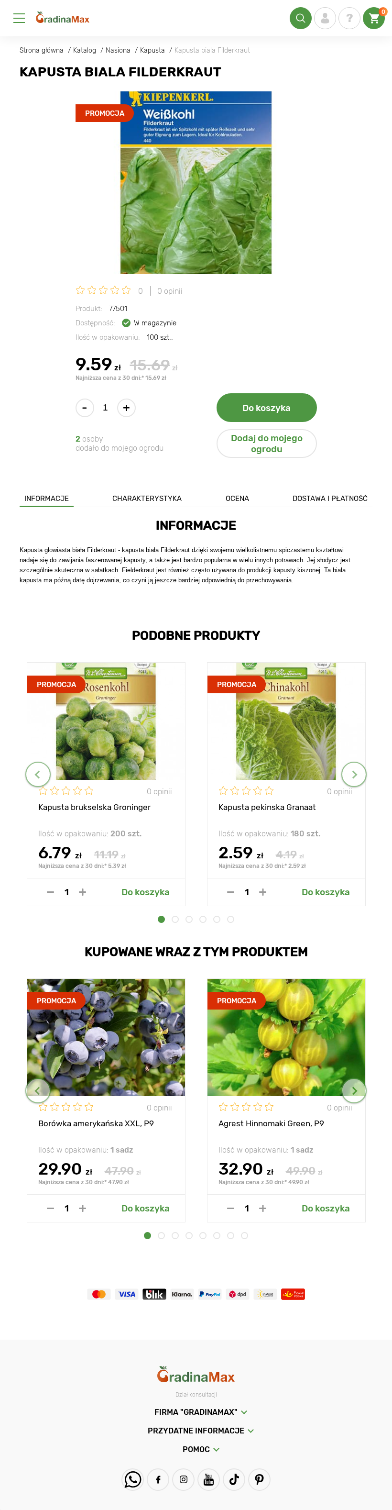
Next (354, 774)
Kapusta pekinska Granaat (267, 807)
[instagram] (183, 1479)
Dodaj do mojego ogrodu (267, 444)
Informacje (46, 498)
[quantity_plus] (82, 892)
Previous (38, 774)
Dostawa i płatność (330, 498)
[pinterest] (259, 1479)
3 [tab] (189, 919)
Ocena (237, 498)
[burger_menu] (19, 18)
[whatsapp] (132, 1479)
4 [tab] (203, 919)
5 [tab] (216, 919)
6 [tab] (230, 919)
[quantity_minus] (50, 892)
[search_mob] (301, 18)
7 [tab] (230, 1235)
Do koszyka (266, 407)
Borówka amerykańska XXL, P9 (96, 1123)
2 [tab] (175, 919)
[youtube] (208, 1479)
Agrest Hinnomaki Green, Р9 (271, 1123)
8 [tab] (244, 1235)
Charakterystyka (147, 498)
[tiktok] (234, 1479)
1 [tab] (161, 919)
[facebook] (158, 1479)
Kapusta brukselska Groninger (94, 807)
